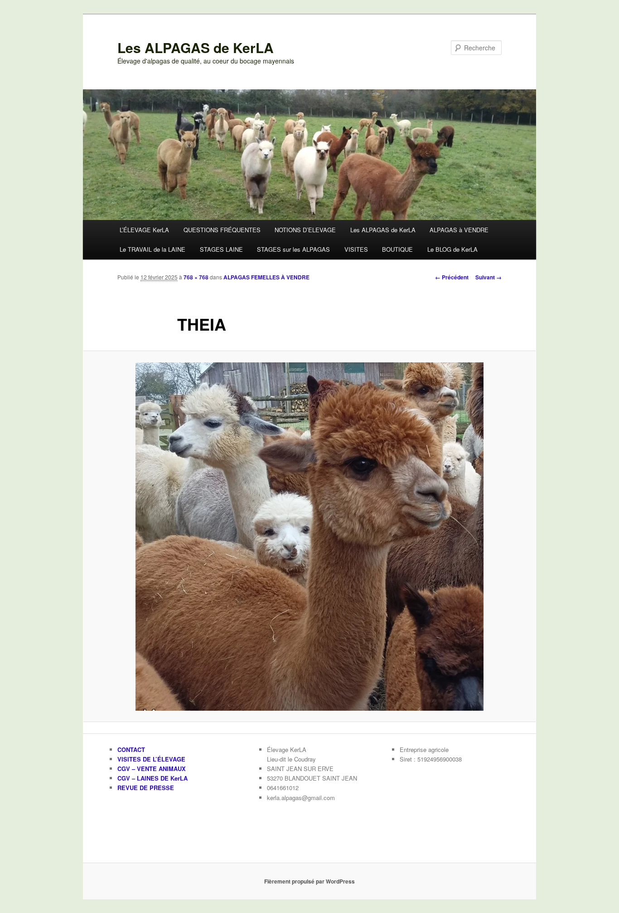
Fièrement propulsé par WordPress (309, 881)
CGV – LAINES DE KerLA (152, 778)
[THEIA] (309, 536)
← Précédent (452, 277)
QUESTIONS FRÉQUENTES (222, 229)
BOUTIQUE (397, 249)
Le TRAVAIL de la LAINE (152, 249)
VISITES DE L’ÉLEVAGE (151, 759)
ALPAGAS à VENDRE (459, 229)
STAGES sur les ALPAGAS (293, 249)
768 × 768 (196, 277)
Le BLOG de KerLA (452, 249)
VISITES (356, 249)
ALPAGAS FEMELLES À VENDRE (266, 277)
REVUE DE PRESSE (145, 787)
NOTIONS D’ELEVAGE (305, 229)
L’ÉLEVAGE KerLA (144, 229)
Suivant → (488, 277)
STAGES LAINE (221, 249)
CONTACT (131, 749)
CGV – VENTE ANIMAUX (151, 768)
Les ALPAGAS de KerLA (195, 47)
